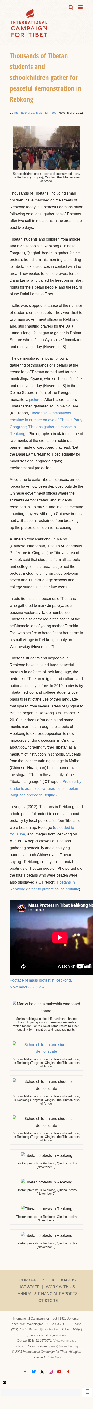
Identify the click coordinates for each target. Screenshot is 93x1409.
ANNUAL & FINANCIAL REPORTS (48, 1294)
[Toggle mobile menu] (80, 7)
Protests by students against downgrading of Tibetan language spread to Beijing (45, 788)
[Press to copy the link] (87, 1392)
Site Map (54, 1357)
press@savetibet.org (63, 1346)
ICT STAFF (29, 1287)
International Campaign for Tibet (35, 112)
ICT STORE (47, 1301)
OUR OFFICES (32, 1280)
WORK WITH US (60, 1287)
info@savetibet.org (47, 1329)
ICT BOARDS (64, 1280)
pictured (36, 400)
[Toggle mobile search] (71, 7)
